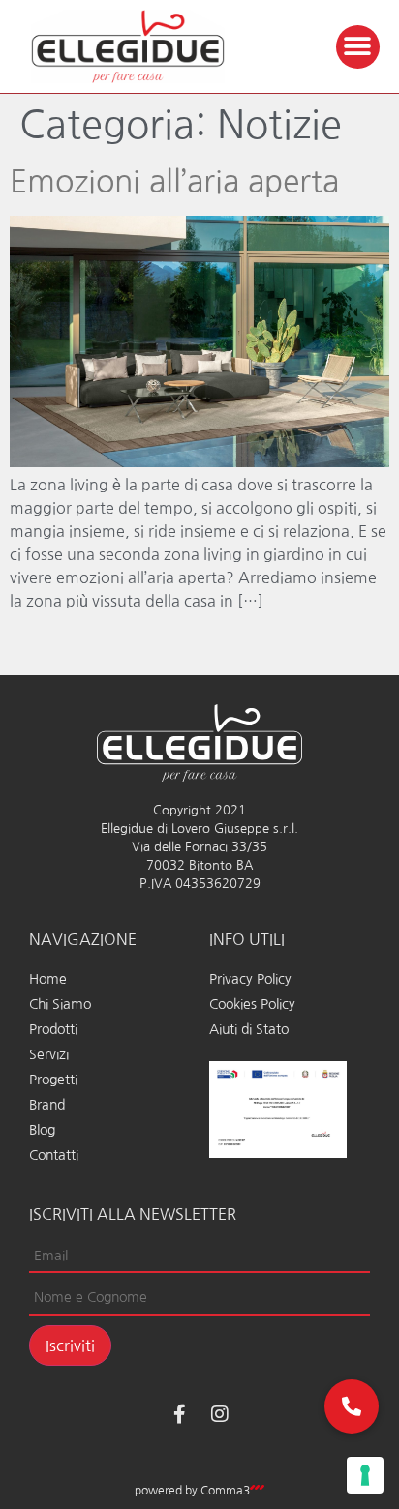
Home (48, 979)
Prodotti (53, 1029)
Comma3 (225, 1490)
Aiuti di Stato (249, 1029)
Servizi (49, 1054)
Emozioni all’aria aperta (174, 181)
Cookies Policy (252, 1004)
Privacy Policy (250, 979)
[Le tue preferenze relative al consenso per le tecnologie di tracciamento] (365, 1475)
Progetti (53, 1079)
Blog (42, 1130)
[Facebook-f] (179, 1414)
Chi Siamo (60, 1004)
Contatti (53, 1155)
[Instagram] (220, 1414)
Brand (47, 1104)
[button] (358, 47)
